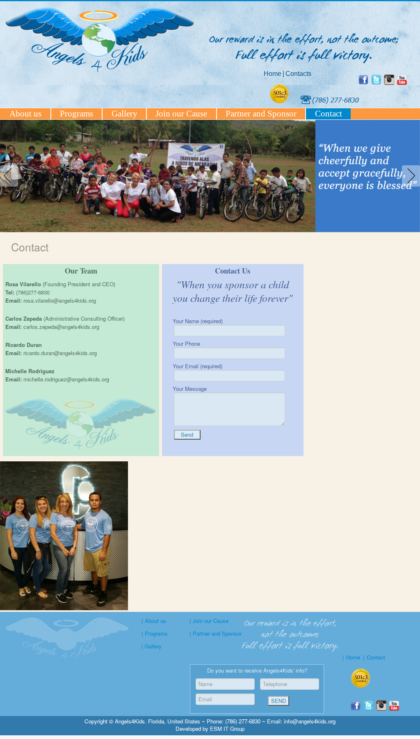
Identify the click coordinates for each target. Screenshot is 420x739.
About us (25, 114)
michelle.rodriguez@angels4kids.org (66, 379)
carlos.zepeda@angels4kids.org (61, 327)
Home (272, 73)
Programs (76, 114)
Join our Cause (181, 114)
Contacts (298, 73)
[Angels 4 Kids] (377, 83)
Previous (10, 176)
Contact (328, 114)
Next (409, 176)
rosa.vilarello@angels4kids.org (59, 300)
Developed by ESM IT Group (210, 728)
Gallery (124, 114)
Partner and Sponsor (261, 114)
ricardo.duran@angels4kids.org (60, 353)
